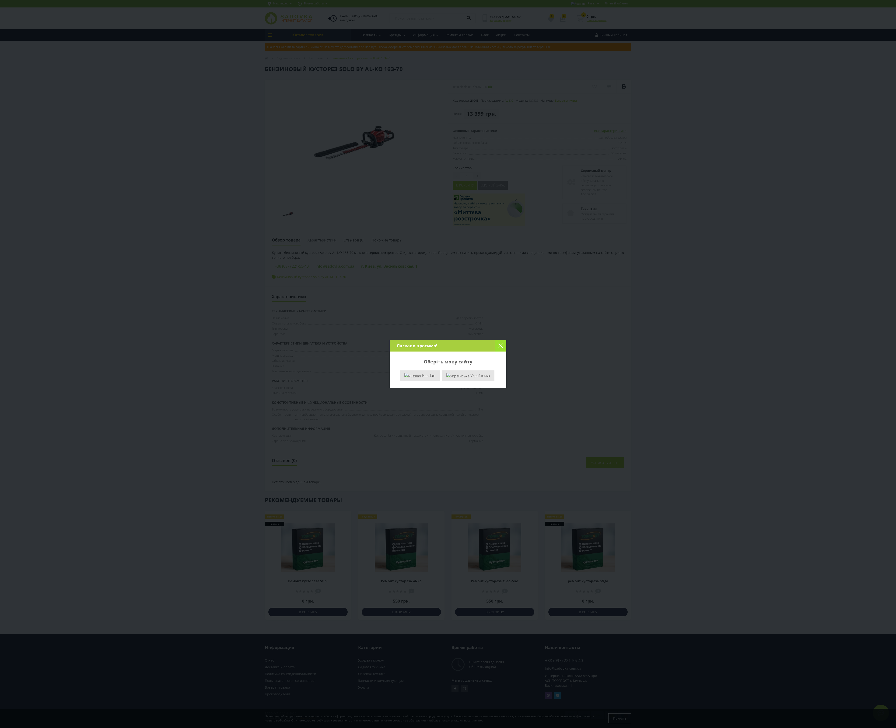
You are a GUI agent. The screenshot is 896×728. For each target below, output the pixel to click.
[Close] (500, 346)
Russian (428, 375)
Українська (479, 375)
